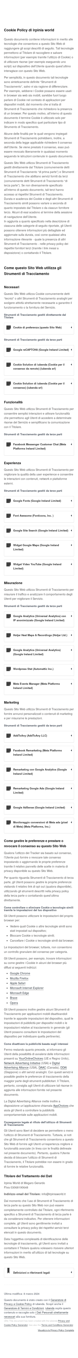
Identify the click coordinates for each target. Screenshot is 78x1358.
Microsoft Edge (19, 993)
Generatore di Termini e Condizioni (24, 1308)
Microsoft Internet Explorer (27, 988)
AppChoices (60, 1106)
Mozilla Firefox (19, 978)
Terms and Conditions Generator (57, 1324)
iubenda (49, 1308)
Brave (13, 998)
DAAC (42, 1067)
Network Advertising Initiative (22, 1063)
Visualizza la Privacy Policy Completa (56, 1330)
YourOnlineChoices (31, 1058)
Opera (14, 1003)
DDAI (63, 1067)
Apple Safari (17, 983)
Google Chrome (20, 973)
